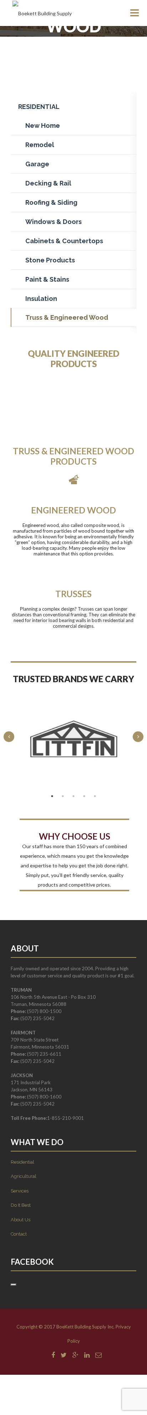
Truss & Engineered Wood (66, 317)
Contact (19, 1234)
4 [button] (84, 796)
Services (20, 1191)
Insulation (41, 298)
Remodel (39, 144)
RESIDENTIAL (39, 106)
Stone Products (50, 260)
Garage (37, 164)
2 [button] (62, 796)
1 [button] (52, 796)
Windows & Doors (53, 221)
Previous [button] (9, 736)
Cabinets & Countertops (64, 241)
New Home (42, 125)
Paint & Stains (47, 279)
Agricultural (23, 1176)
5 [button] (94, 796)
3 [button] (73, 796)
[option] (73, 738)
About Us (20, 1219)
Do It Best (21, 1205)
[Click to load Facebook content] (13, 1285)
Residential (22, 1162)
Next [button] (138, 736)
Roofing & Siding (51, 202)
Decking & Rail (48, 183)
